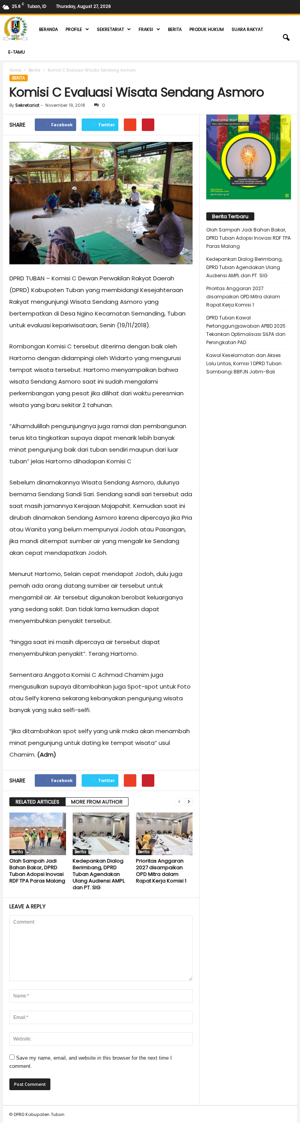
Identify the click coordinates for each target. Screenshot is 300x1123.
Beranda (48, 29)
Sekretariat (110, 29)
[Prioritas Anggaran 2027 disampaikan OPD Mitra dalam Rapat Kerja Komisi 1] (164, 834)
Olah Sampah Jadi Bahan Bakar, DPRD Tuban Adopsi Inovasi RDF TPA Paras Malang (37, 870)
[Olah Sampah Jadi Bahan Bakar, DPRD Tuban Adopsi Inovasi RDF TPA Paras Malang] (37, 834)
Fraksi (146, 29)
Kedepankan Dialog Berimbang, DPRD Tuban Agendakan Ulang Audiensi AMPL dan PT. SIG (99, 874)
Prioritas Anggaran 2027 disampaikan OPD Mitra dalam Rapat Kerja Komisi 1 (161, 870)
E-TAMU (16, 52)
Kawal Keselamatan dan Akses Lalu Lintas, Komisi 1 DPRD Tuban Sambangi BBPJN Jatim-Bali (244, 363)
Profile (74, 29)
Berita (175, 29)
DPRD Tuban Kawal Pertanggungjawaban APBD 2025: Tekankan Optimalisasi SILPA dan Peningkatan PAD (246, 330)
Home (15, 70)
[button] (286, 38)
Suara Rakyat (247, 29)
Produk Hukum (206, 29)
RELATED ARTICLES (37, 801)
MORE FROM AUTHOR (97, 801)
